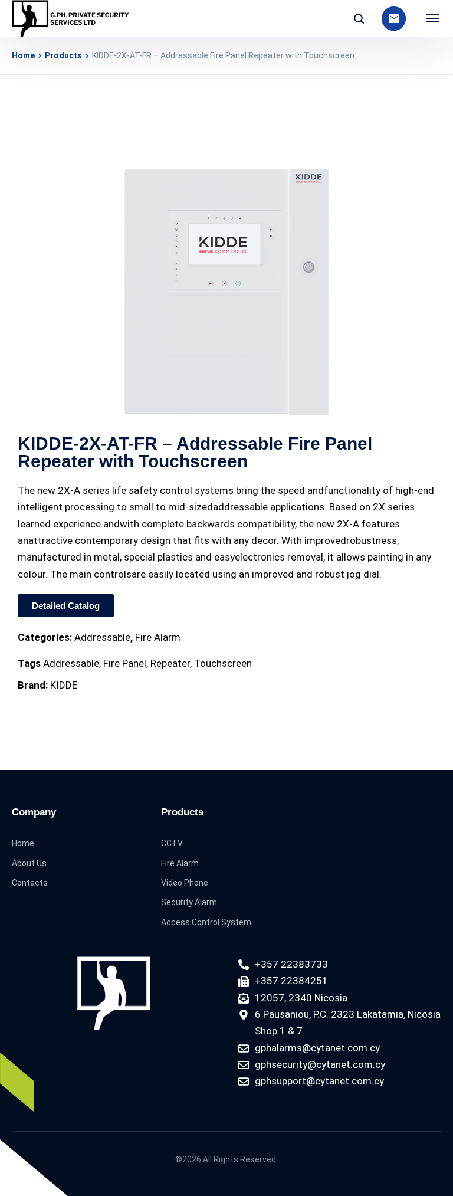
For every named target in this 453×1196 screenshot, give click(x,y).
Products (63, 55)
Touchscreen (223, 663)
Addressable (102, 637)
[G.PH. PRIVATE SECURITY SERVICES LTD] (71, 18)
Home (23, 55)
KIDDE (63, 685)
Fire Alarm (157, 637)
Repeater (170, 663)
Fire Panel (124, 663)
